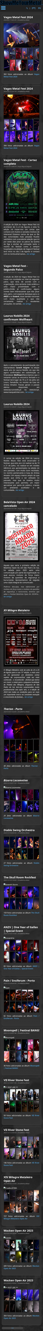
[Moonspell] (21, 1092)
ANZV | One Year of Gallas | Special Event (21, 1021)
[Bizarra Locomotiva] (21, 787)
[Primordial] (21, 35)
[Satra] (21, 727)
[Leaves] (21, 1316)
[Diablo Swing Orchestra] (21, 863)
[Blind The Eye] (21, 1202)
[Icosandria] (21, 992)
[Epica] (21, 107)
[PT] (34, 8)
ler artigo (31, 254)
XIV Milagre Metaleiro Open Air (21, 1295)
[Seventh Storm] (21, 939)
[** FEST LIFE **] (21, 1141)
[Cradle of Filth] (21, 1266)
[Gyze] (21, 1042)
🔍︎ (27, 8)
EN (39, 8)
